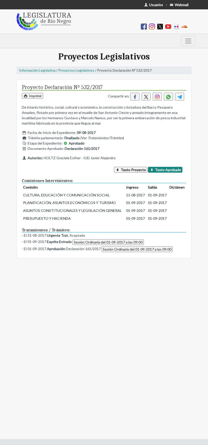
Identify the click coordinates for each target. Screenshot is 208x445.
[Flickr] (177, 26)
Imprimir (35, 96)
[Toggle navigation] (188, 41)
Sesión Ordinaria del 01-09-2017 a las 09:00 (108, 242)
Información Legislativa (37, 70)
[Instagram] (153, 26)
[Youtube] (169, 26)
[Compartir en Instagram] (157, 96)
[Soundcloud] (185, 26)
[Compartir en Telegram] (179, 96)
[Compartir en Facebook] (135, 96)
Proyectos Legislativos (76, 70)
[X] (161, 26)
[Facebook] (145, 26)
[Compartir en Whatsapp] (168, 96)
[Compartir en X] (146, 96)
